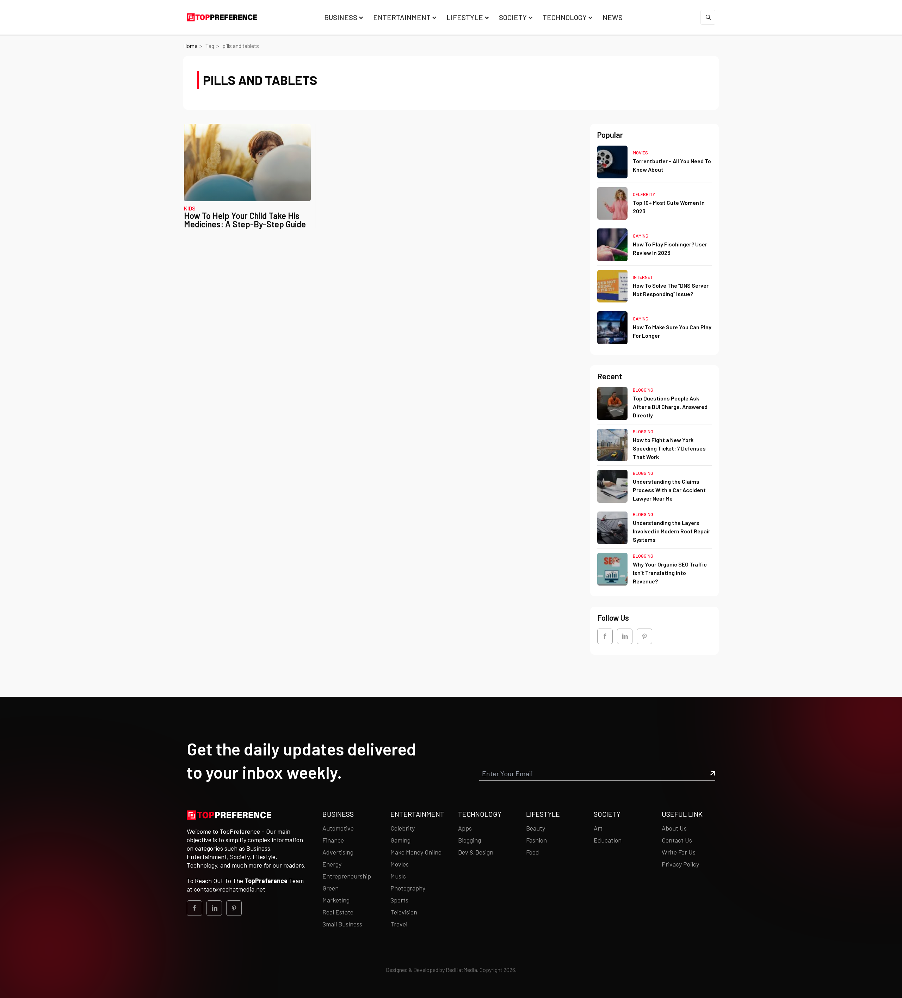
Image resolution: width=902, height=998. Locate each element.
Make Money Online (415, 852)
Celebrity (644, 194)
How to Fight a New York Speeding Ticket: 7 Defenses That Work (669, 448)
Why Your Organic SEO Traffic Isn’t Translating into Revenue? (670, 572)
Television (403, 912)
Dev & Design (475, 852)
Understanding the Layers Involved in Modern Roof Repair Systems (671, 531)
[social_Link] (605, 636)
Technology (565, 17)
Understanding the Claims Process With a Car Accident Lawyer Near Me (669, 490)
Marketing (336, 900)
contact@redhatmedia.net (229, 889)
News (613, 17)
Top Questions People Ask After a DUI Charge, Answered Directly (670, 406)
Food (532, 852)
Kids (190, 208)
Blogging (643, 390)
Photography (407, 888)
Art (598, 828)
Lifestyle (464, 17)
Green (330, 888)
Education (608, 840)
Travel (398, 924)
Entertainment (402, 17)
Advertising (337, 852)
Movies (640, 152)
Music (398, 876)
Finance (333, 840)
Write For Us (679, 852)
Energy (331, 864)
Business (340, 17)
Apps (465, 828)
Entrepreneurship (346, 876)
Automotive (338, 828)
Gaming (640, 236)
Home (190, 45)
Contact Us (677, 840)
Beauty (535, 828)
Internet (643, 277)
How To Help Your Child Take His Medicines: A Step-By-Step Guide (245, 219)
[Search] (707, 17)
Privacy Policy (680, 864)
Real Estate (337, 912)
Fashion (536, 840)
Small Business (342, 924)
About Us (674, 828)
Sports (399, 900)
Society (513, 17)
